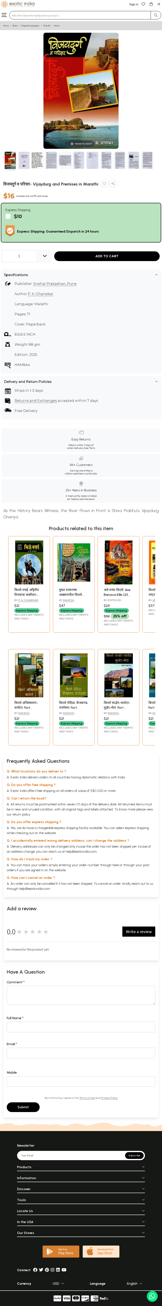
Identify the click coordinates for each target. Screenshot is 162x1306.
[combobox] (80, 15)
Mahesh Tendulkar (67, 602)
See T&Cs (89, 448)
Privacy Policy (109, 1097)
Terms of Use (87, 1097)
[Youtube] (64, 1270)
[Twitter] (41, 1270)
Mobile (12, 1072)
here (115, 865)
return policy (21, 814)
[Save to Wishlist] (104, 184)
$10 (18, 216)
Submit (23, 1107)
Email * (12, 1044)
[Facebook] (35, 1270)
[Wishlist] (143, 4)
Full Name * (15, 1018)
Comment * (16, 982)
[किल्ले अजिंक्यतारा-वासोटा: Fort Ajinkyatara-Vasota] (29, 696)
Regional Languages (30, 25)
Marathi (46, 25)
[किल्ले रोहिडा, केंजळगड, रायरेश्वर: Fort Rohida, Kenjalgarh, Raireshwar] (73, 696)
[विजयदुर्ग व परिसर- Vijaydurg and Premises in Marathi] (10, 161)
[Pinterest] (47, 1270)
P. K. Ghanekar (40, 294)
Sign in (133, 4)
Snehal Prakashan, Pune (55, 284)
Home (6, 25)
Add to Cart (107, 256)
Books (15, 25)
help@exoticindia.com (81, 851)
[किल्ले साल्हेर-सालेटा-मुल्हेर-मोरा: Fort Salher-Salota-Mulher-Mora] (118, 696)
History (57, 25)
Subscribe (134, 1155)
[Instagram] (52, 1270)
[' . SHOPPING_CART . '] (151, 4)
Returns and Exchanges (36, 401)
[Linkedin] (58, 1270)
